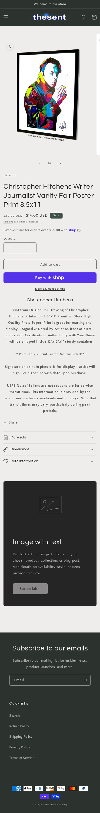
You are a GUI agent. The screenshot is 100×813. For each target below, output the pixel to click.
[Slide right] (60, 163)
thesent (44, 805)
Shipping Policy (21, 737)
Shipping (8, 222)
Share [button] (13, 422)
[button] (6, 17)
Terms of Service (21, 758)
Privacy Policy (19, 747)
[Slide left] (40, 163)
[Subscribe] (85, 680)
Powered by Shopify (57, 805)
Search (14, 716)
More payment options (50, 288)
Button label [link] (30, 589)
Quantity (9, 238)
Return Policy (19, 726)
